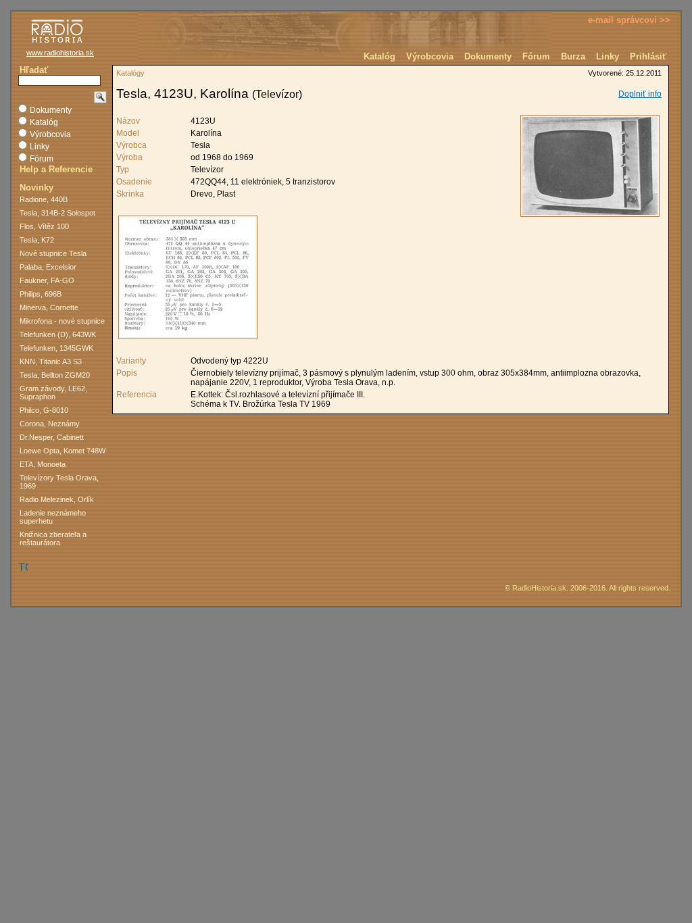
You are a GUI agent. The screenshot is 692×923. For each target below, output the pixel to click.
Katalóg (379, 56)
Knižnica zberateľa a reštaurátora (53, 538)
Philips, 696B (40, 294)
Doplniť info (640, 94)
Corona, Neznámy (50, 424)
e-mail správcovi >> (629, 20)
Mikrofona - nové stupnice (62, 321)
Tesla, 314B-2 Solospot (57, 213)
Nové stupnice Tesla (53, 253)
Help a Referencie (56, 169)
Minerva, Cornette (49, 307)
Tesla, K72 (37, 240)
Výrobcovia (429, 56)
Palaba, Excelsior (48, 267)
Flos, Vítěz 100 (44, 226)
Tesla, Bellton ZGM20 (55, 375)
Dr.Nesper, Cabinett (52, 437)
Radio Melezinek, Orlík (57, 499)
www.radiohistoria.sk (60, 53)
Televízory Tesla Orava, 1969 (59, 482)
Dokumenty (488, 56)
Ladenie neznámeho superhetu (53, 517)
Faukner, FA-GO (47, 280)
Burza (573, 56)
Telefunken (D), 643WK (58, 334)
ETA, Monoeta (43, 464)
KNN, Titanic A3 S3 (51, 361)
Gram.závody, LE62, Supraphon (53, 392)
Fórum (536, 56)
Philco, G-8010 (44, 410)
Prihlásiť (648, 56)
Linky (607, 56)
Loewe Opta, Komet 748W (62, 451)
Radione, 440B (44, 199)
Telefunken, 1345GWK (56, 348)
